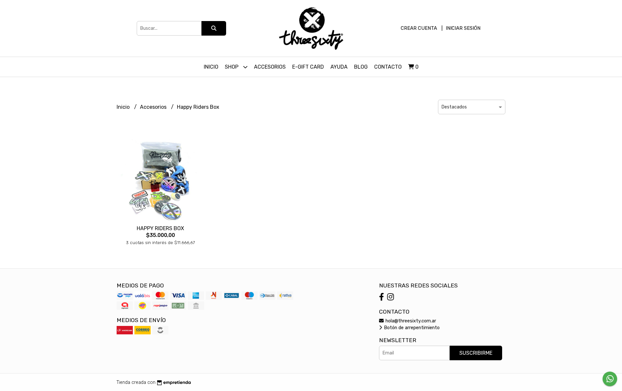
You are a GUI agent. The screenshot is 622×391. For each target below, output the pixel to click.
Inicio (211, 67)
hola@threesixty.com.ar (410, 321)
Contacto (388, 67)
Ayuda (339, 67)
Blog (361, 67)
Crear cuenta (419, 28)
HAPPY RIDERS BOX (160, 228)
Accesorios (270, 67)
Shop (232, 67)
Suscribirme (475, 353)
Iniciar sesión (463, 28)
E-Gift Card (308, 67)
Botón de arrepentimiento (411, 327)
